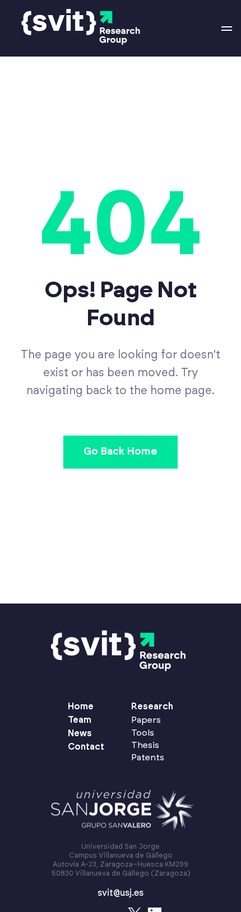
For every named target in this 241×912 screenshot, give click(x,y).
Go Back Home (120, 452)
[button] (226, 28)
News (80, 733)
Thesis (145, 745)
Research (152, 706)
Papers (146, 719)
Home (81, 706)
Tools (142, 732)
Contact (86, 746)
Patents (147, 757)
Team (79, 719)
